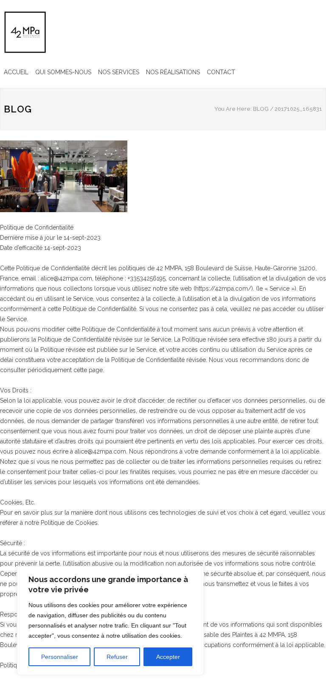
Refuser (117, 656)
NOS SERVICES (118, 72)
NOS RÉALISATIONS (173, 72)
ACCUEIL (16, 72)
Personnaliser (59, 656)
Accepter (168, 656)
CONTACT (221, 72)
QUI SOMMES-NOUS (63, 72)
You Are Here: (233, 109)
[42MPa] (25, 32)
